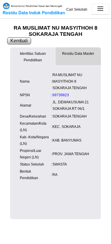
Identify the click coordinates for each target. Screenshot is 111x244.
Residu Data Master (78, 54)
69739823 (60, 95)
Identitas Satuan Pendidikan (33, 57)
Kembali (19, 40)
